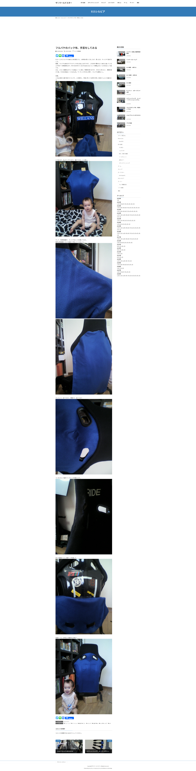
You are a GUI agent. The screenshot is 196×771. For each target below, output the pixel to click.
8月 (123, 204)
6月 (130, 207)
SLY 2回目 (128, 83)
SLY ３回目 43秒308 (131, 75)
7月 (118, 200)
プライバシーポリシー (61, 762)
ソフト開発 (120, 187)
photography (122, 175)
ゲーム (119, 166)
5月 (127, 204)
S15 (101, 723)
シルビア (105, 723)
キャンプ (120, 169)
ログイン (71, 733)
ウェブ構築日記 (123, 184)
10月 (121, 207)
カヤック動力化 (121, 135)
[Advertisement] (98, 30)
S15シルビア (66, 721)
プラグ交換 (129, 123)
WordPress (91, 768)
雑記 (119, 190)
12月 (118, 215)
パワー (84, 723)
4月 (129, 204)
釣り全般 (120, 144)
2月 (134, 204)
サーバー (120, 181)
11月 (118, 204)
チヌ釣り (121, 147)
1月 (139, 207)
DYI (110, 723)
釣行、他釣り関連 (123, 153)
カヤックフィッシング (124, 163)
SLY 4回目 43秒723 (131, 67)
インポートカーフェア (131, 59)
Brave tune (120, 138)
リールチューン (122, 156)
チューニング (68, 723)
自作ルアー (121, 160)
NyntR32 (121, 141)
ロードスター (121, 172)
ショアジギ (121, 150)
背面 (94, 723)
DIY (97, 723)
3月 (131, 204)
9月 (121, 204)
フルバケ (89, 723)
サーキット (75, 723)
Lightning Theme (98, 768)
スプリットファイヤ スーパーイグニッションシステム (133, 100)
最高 (80, 723)
